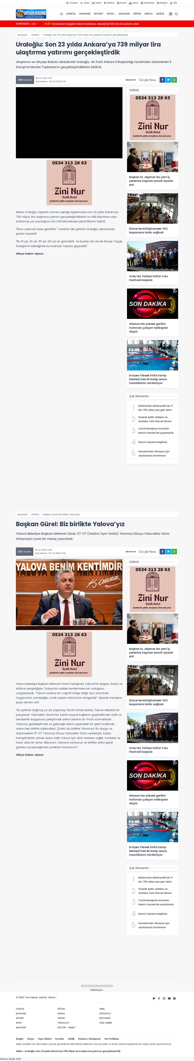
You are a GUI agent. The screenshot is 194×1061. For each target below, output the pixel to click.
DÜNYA (149, 13)
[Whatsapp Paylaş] (174, 80)
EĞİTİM (137, 13)
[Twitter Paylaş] (168, 80)
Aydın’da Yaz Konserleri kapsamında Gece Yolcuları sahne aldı (86, 24)
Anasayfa (22, 34)
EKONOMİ (84, 13)
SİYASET (98, 13)
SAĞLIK (160, 13)
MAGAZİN (124, 13)
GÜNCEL (71, 13)
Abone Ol (131, 79)
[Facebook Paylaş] (162, 80)
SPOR (110, 13)
